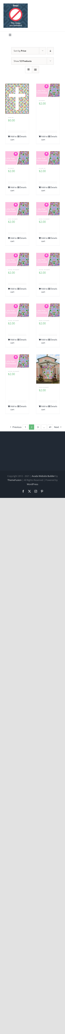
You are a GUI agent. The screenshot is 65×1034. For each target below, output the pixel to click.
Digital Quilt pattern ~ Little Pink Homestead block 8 (13, 320)
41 (50, 427)
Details (23, 136)
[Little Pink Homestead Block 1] (48, 90)
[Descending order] (50, 50)
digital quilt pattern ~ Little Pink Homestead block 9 (44, 320)
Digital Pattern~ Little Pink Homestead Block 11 (44, 387)
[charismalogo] (15, 5)
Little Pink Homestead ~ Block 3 (42, 168)
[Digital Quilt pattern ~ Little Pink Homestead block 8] (17, 310)
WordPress (32, 484)
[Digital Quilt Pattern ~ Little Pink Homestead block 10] (17, 361)
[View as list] (35, 69)
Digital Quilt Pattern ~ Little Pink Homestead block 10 (13, 371)
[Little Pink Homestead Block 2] (17, 157)
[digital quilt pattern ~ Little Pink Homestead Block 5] (48, 208)
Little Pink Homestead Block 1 (42, 100)
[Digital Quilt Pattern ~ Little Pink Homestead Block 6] (17, 259)
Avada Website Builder (43, 476)
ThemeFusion (14, 480)
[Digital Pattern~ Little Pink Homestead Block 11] (48, 369)
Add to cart (13, 138)
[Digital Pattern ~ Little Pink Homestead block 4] (17, 208)
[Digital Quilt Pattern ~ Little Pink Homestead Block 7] (48, 259)
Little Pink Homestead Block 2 (11, 168)
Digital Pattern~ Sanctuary (10, 117)
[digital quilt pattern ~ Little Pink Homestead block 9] (48, 310)
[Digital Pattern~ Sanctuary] (17, 99)
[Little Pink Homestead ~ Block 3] (48, 157)
